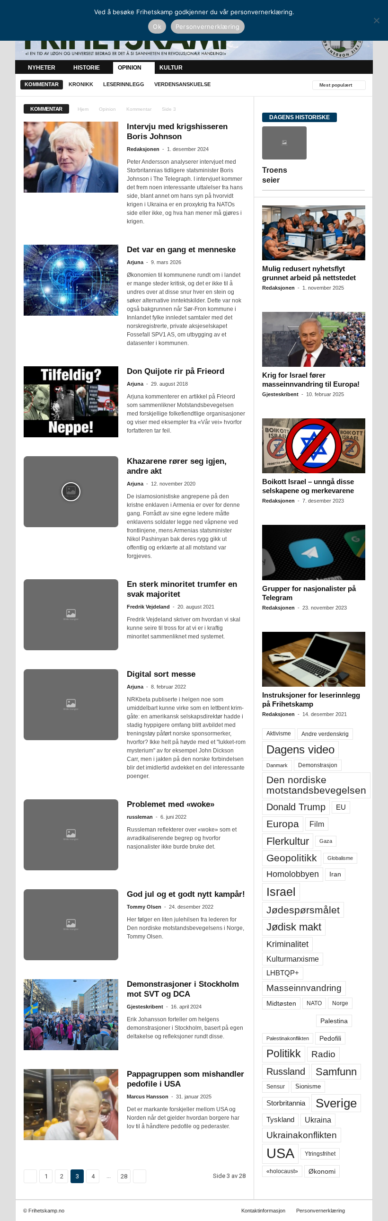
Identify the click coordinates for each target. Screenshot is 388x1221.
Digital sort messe (161, 674)
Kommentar (42, 84)
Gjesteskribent (145, 1006)
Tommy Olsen (144, 907)
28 (124, 1176)
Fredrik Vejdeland (148, 607)
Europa (282, 823)
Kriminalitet (287, 944)
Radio (323, 1054)
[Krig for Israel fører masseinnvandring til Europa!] (313, 339)
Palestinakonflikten (287, 1038)
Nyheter (41, 67)
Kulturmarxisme (292, 959)
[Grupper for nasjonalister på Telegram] (313, 552)
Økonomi (322, 1171)
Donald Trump (296, 807)
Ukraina (318, 1120)
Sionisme (308, 1086)
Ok (157, 26)
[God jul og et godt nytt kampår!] (71, 924)
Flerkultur (287, 841)
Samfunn (336, 1072)
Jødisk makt (293, 927)
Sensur (275, 1086)
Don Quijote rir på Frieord (175, 371)
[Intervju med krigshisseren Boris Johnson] (71, 157)
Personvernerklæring (320, 1210)
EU (341, 807)
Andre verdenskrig (325, 734)
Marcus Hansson (147, 1096)
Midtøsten (281, 1003)
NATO (314, 1003)
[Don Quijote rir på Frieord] (71, 401)
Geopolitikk (291, 857)
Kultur (171, 67)
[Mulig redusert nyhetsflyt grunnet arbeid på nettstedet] (313, 232)
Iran (335, 874)
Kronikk (81, 84)
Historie (86, 67)
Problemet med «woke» (170, 804)
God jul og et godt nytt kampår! (186, 894)
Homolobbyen (292, 874)
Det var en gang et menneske (181, 249)
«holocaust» (282, 1171)
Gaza (325, 841)
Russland (285, 1071)
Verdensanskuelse (182, 84)
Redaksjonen (143, 149)
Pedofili (330, 1038)
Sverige (336, 1103)
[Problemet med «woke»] (71, 834)
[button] (358, 67)
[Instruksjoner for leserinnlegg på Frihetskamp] (313, 659)
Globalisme (340, 858)
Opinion (129, 67)
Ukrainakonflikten (301, 1135)
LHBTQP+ (282, 973)
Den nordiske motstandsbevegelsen (316, 785)
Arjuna (135, 262)
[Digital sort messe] (71, 704)
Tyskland (280, 1120)
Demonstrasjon (317, 765)
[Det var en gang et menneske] (71, 280)
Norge (340, 1003)
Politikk (283, 1054)
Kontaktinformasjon (263, 1210)
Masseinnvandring (304, 988)
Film (316, 824)
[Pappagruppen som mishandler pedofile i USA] (71, 1104)
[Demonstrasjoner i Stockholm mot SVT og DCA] (71, 1014)
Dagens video (300, 749)
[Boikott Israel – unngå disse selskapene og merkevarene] (313, 445)
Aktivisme (278, 733)
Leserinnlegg (123, 84)
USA (280, 1153)
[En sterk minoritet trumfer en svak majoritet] (71, 614)
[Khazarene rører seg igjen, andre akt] (71, 491)
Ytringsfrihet (320, 1153)
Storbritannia (285, 1103)
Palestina (334, 1021)
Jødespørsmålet (303, 909)
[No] (376, 20)
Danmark (277, 765)
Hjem (83, 109)
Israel (281, 891)
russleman (140, 817)
